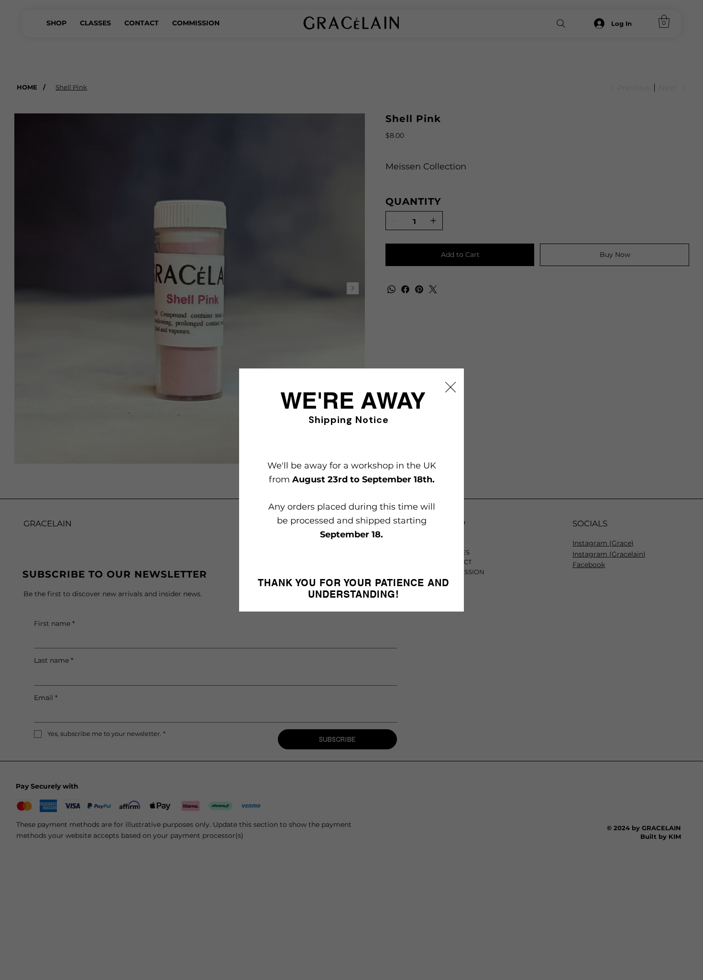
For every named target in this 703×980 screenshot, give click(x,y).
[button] (450, 387)
